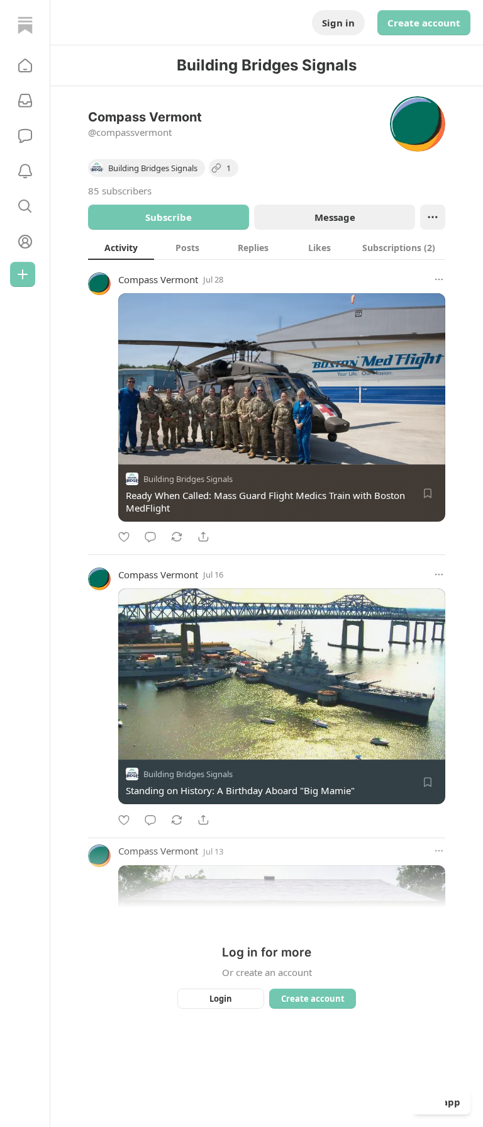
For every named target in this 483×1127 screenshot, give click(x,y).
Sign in (338, 22)
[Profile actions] (432, 217)
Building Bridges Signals (188, 479)
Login (220, 998)
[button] (25, 65)
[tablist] (266, 247)
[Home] (25, 25)
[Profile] (25, 242)
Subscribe (168, 217)
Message (334, 217)
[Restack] (176, 537)
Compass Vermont (158, 279)
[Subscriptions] (25, 101)
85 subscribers (120, 190)
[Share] (203, 537)
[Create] (22, 274)
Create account (423, 22)
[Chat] (25, 136)
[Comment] (150, 537)
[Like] (124, 537)
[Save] (428, 493)
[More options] (439, 279)
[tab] (121, 247)
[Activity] (25, 171)
